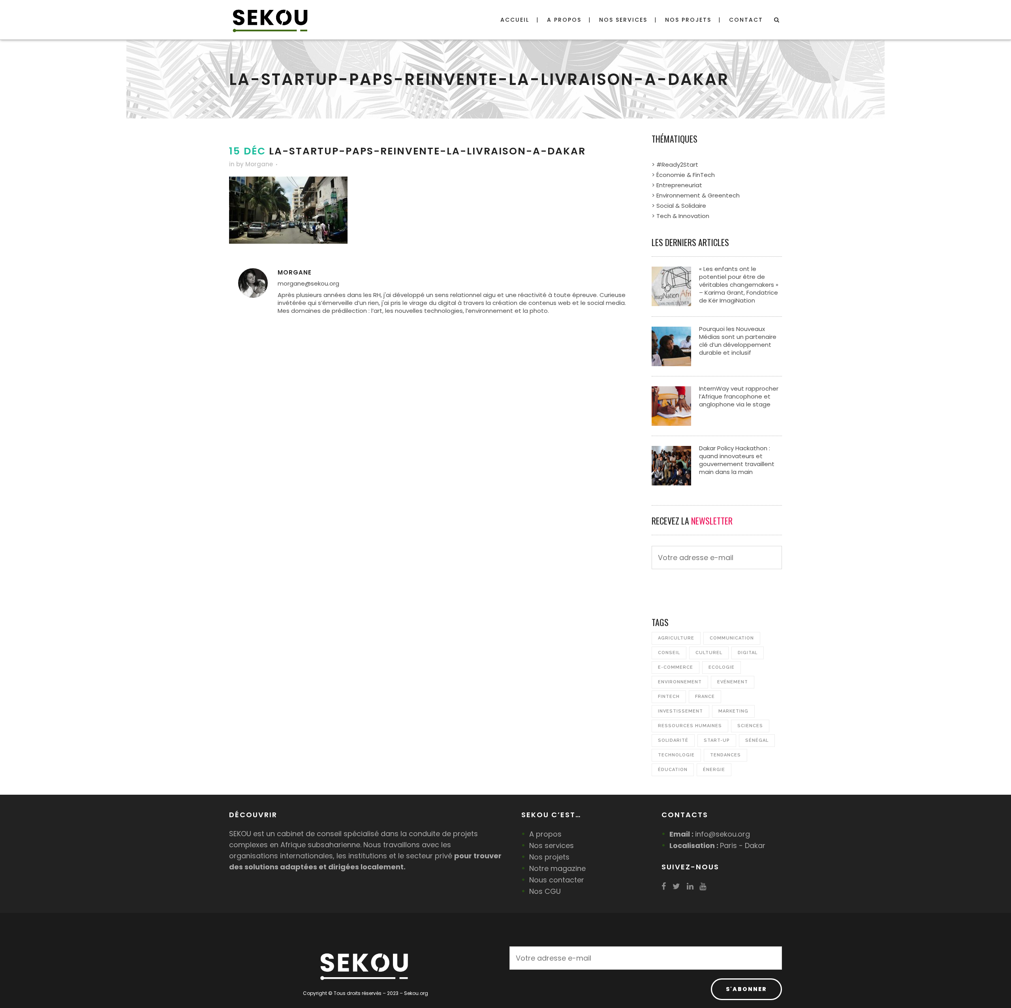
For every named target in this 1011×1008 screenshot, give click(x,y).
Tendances (725, 755)
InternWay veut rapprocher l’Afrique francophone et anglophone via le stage (738, 396)
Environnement (680, 682)
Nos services (551, 845)
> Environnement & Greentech (696, 195)
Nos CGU (545, 891)
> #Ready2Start (675, 164)
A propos (545, 834)
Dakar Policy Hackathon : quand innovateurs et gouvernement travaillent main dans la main (736, 460)
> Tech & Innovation (680, 216)
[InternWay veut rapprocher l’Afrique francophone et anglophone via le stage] (671, 405)
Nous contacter (556, 880)
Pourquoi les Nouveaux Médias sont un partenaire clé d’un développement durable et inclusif (737, 341)
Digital (747, 652)
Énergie (714, 769)
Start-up (717, 740)
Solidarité (673, 740)
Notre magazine (557, 868)
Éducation (673, 769)
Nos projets (549, 857)
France (705, 696)
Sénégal (757, 740)
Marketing (733, 711)
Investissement (680, 711)
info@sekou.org (722, 834)
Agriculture (676, 638)
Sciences (750, 725)
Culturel (708, 652)
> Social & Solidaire (679, 205)
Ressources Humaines (690, 725)
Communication (732, 638)
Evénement (732, 682)
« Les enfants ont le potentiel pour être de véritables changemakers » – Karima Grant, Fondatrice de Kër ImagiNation (738, 285)
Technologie (676, 755)
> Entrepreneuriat (677, 185)
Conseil (669, 652)
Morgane (259, 164)
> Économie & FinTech (683, 175)
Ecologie (721, 667)
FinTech (669, 696)
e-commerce (675, 667)
